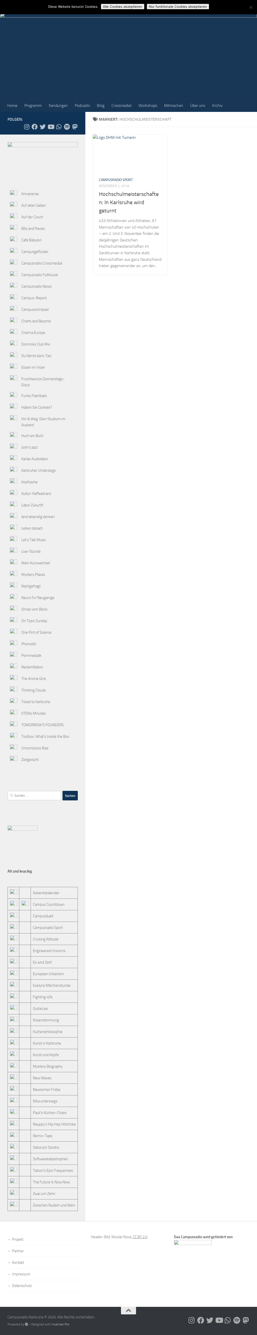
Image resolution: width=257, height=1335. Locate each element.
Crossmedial (121, 105)
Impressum (21, 1274)
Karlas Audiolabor (34, 459)
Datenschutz (22, 1285)
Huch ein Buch (32, 436)
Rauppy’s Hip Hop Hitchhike (54, 1124)
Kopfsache (29, 482)
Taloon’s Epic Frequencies (53, 1170)
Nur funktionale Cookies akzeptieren (178, 7)
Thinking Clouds (33, 690)
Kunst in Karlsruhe (47, 1043)
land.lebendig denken (38, 516)
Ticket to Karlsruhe (35, 702)
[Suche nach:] (34, 795)
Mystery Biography (47, 1066)
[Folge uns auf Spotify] (67, 127)
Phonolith (28, 644)
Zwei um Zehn (44, 1193)
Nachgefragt (31, 586)
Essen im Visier (33, 367)
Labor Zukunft (32, 505)
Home (12, 105)
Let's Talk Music (33, 540)
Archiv (217, 105)
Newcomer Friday (46, 1089)
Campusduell (43, 916)
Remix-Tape (42, 1136)
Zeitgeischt (30, 759)
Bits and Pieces (33, 228)
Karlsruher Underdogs (38, 470)
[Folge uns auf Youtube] (51, 127)
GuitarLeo (40, 1008)
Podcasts (82, 105)
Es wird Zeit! (42, 962)
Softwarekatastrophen (50, 1159)
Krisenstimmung (46, 1020)
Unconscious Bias (34, 748)
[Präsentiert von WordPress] (26, 1324)
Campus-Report (34, 298)
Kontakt (18, 1262)
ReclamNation (32, 667)
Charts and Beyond (36, 321)
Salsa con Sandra (46, 1147)
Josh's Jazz (29, 447)
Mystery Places (33, 574)
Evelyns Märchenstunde (52, 985)
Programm (33, 105)
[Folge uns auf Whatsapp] (59, 127)
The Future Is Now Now (51, 1182)
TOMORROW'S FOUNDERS (42, 725)
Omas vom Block (34, 609)
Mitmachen (173, 105)
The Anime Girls (33, 678)
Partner (18, 1251)
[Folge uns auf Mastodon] (75, 127)
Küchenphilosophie (47, 1031)
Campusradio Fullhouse (39, 275)
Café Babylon (31, 240)
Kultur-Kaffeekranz (36, 493)
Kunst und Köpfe (46, 1055)
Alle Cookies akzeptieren (122, 7)
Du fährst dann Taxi (36, 356)
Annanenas (30, 194)
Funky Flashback (34, 396)
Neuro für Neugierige (37, 597)
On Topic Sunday (34, 621)
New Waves (42, 1078)
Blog (100, 105)
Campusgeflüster (34, 251)
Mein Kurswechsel (35, 563)
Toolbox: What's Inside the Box (45, 736)
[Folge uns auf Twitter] (43, 127)
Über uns (197, 105)
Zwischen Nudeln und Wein (54, 1205)
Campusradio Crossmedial (41, 263)
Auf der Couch (32, 217)
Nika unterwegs (45, 1101)
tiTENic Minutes (33, 713)
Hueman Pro (60, 1324)
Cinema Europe (33, 332)
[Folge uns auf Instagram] (27, 127)
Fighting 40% (42, 997)
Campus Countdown (49, 904)
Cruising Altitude (45, 939)
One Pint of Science (36, 632)
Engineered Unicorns (49, 951)
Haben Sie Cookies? (36, 407)
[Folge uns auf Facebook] (35, 127)
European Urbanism (48, 974)
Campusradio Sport (116, 180)
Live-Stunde (31, 551)
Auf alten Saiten (33, 205)
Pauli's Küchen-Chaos (50, 1112)
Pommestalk (31, 655)
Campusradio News (36, 286)
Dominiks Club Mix (35, 344)
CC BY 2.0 (140, 1237)
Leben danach (32, 528)
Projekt (17, 1239)
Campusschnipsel (35, 309)
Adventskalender (46, 893)
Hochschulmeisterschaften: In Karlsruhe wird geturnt (129, 202)
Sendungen (58, 105)
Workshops (148, 105)
